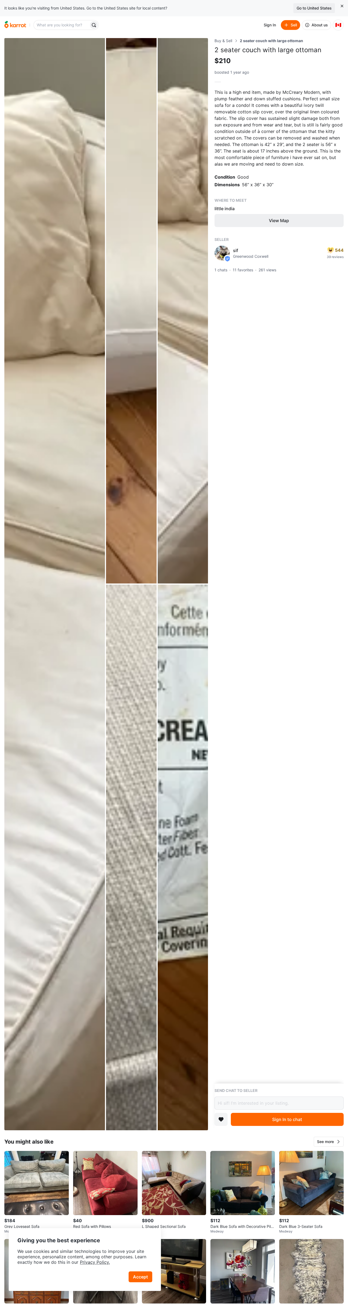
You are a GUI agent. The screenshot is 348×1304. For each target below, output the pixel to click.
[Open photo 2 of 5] (131, 310)
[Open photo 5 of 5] (183, 857)
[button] (329, 1142)
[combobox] (61, 25)
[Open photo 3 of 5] (183, 310)
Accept (140, 1277)
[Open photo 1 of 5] (54, 584)
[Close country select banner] (342, 6)
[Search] (94, 25)
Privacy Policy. (95, 1262)
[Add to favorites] (221, 1119)
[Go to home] (15, 25)
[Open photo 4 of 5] (131, 857)
